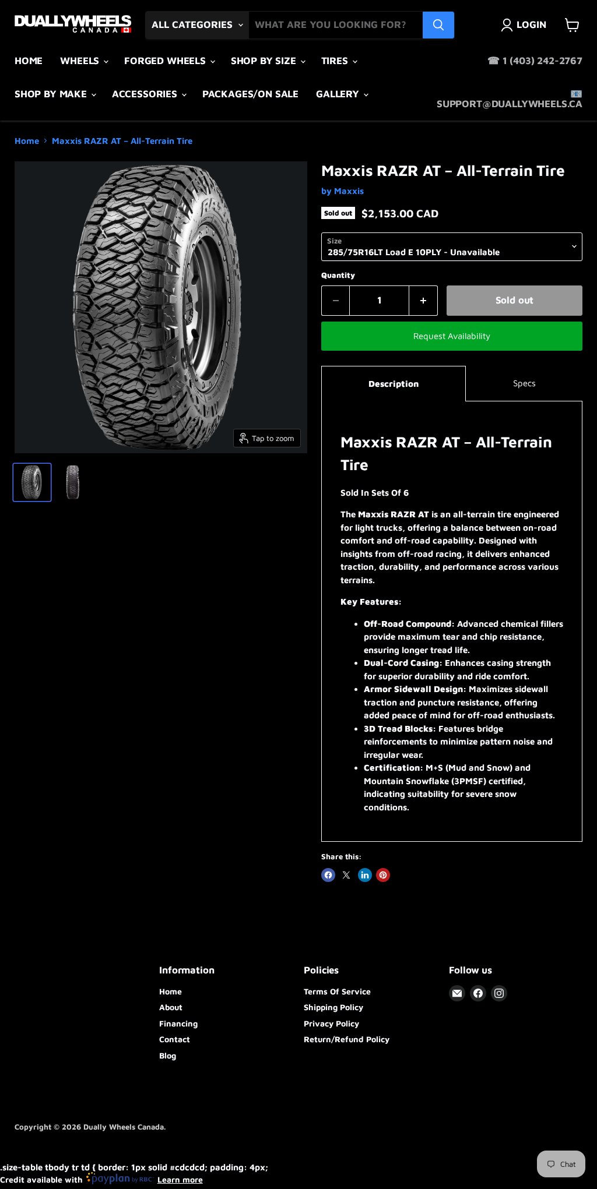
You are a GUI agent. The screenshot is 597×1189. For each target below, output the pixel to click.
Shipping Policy (333, 1007)
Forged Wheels (166, 60)
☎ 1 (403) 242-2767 (534, 60)
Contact (174, 1039)
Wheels (81, 60)
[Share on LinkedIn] (365, 875)
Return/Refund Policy (346, 1039)
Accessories (146, 94)
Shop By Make (52, 94)
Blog (167, 1055)
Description (393, 384)
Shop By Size (265, 60)
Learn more (180, 1179)
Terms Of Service (337, 991)
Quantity (338, 275)
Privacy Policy (331, 1023)
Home (29, 60)
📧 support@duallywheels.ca (509, 99)
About (170, 1007)
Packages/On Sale (250, 94)
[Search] (438, 25)
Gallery (339, 94)
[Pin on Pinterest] (383, 875)
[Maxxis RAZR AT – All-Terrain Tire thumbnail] (32, 482)
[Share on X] (346, 875)
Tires (336, 60)
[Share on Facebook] (328, 875)
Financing (178, 1023)
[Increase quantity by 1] (423, 300)
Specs (524, 383)
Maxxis (349, 191)
